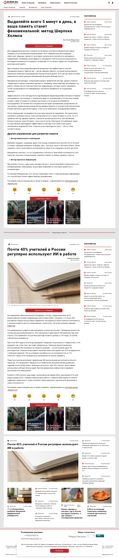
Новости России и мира (18, 16)
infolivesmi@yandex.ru (31, 539)
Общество (90, 55)
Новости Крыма (91, 22)
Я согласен (59, 551)
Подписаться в (44, 46)
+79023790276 (31, 535)
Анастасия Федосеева (71, 40)
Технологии (14, 244)
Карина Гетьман (73, 258)
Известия (11, 326)
